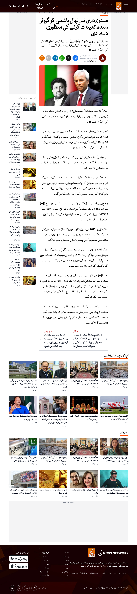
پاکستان (65, 556)
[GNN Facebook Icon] (27, 6)
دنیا (67, 560)
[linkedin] (55, 58)
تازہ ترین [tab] (33, 98)
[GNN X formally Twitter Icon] (23, 6)
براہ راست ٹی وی (44, 571)
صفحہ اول (46, 556)
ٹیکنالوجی (65, 571)
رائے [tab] (20, 98)
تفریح (66, 564)
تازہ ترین (46, 560)
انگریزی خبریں (44, 575)
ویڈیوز (47, 568)
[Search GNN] (10, 6)
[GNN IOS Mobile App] (18, 566)
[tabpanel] (22, 194)
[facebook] (75, 58)
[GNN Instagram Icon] (19, 6)
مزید (77, 4)
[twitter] (68, 58)
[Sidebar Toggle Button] (126, 5)
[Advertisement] (119, 54)
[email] (48, 58)
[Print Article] (42, 58)
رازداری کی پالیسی (106, 573)
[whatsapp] (62, 58)
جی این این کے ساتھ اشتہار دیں (78, 573)
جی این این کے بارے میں (121, 573)
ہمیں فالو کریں (44, 587)
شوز (48, 564)
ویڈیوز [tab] (26, 98)
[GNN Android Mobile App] (18, 558)
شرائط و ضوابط (94, 573)
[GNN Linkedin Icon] (14, 6)
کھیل (66, 568)
